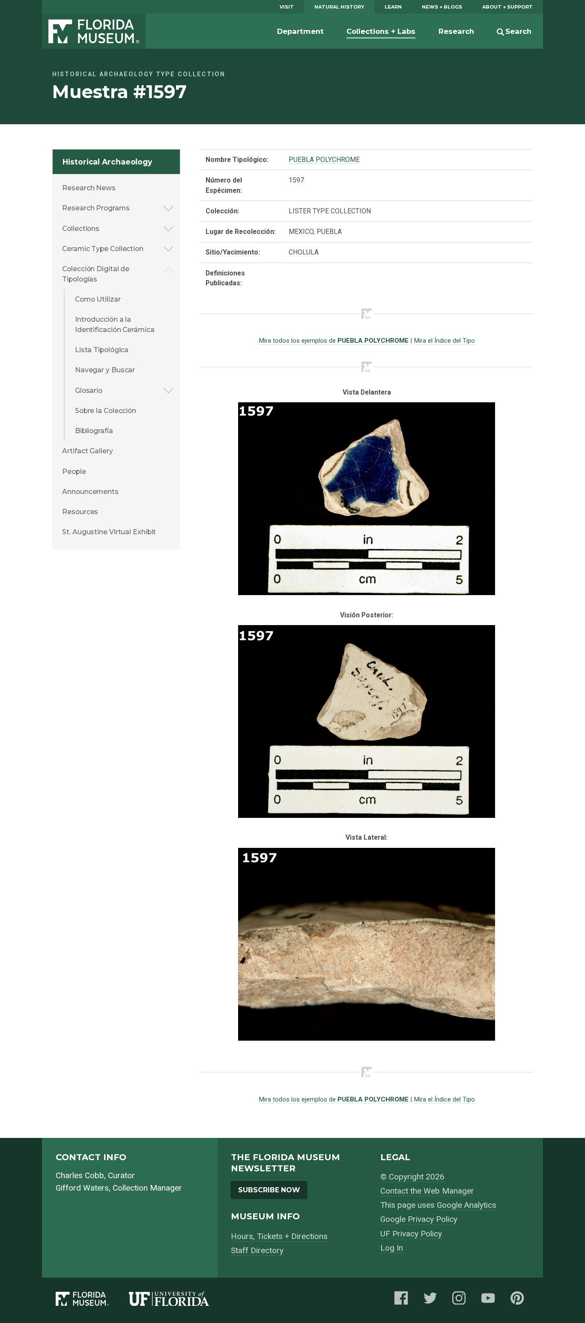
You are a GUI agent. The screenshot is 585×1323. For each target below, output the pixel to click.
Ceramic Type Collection (102, 249)
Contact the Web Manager (427, 1191)
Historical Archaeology (107, 161)
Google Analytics (466, 1205)
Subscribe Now (269, 1190)
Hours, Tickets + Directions (279, 1236)
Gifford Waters (82, 1188)
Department (300, 31)
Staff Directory (257, 1250)
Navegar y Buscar (105, 370)
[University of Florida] (179, 1300)
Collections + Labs (380, 31)
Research (456, 31)
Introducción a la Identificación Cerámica (115, 324)
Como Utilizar (98, 299)
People (74, 471)
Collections (80, 228)
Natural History (339, 7)
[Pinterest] (519, 1300)
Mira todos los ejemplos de (334, 340)
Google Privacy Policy (418, 1219)
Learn (393, 7)
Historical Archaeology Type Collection (138, 74)
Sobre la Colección (105, 411)
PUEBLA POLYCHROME (324, 160)
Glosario (88, 390)
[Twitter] (433, 1300)
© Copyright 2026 (412, 1177)
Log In (391, 1248)
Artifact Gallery (87, 451)
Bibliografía (94, 431)
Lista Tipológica (101, 350)
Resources (80, 512)
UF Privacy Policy (411, 1234)
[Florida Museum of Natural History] (92, 1300)
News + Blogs (442, 7)
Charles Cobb (80, 1175)
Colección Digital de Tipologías (95, 274)
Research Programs (95, 208)
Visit (287, 7)
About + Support (507, 7)
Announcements (90, 492)
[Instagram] (461, 1300)
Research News (89, 188)
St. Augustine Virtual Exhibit (109, 532)
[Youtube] (490, 1300)
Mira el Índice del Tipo (444, 340)
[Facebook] (403, 1300)
